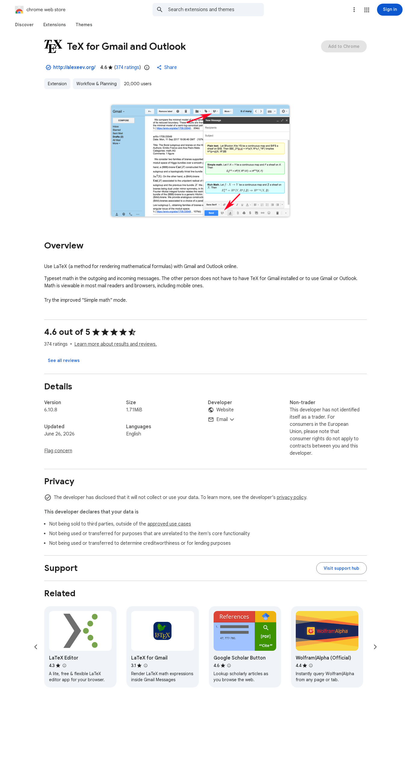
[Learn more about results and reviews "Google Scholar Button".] (229, 665)
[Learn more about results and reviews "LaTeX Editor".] (64, 665)
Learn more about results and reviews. (115, 344)
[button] (367, 10)
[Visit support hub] (341, 568)
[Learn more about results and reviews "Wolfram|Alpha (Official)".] (311, 665)
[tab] (24, 24)
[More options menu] (354, 10)
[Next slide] (375, 647)
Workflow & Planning (96, 83)
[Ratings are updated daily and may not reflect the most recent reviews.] (147, 67)
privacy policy (291, 497)
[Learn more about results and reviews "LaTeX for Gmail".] (145, 665)
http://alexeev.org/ (74, 67)
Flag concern (58, 451)
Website (225, 410)
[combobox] (216, 9)
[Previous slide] (36, 647)
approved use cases (169, 524)
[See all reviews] (63, 360)
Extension (57, 83)
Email (222, 419)
